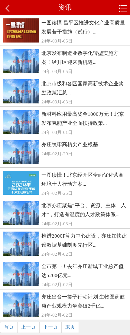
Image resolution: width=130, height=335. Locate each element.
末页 (70, 327)
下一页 (50, 327)
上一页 (28, 327)
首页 (9, 327)
